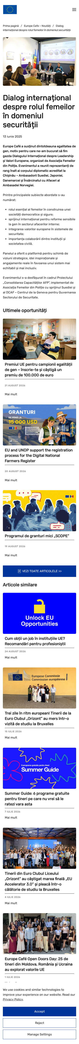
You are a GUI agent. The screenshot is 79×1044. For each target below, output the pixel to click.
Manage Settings (39, 1034)
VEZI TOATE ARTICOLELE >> (42, 571)
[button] (74, 9)
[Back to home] (10, 9)
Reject (39, 1023)
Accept (39, 1011)
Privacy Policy (13, 999)
